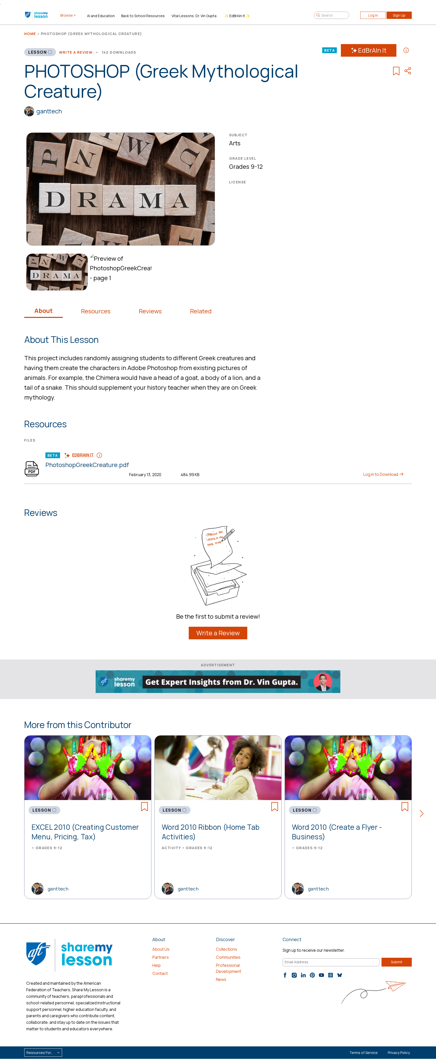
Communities (228, 957)
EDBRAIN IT (83, 455)
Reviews (150, 311)
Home (30, 33)
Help (156, 965)
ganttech (49, 111)
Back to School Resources (143, 15)
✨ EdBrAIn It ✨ (237, 15)
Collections (226, 949)
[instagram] (294, 975)
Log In (373, 15)
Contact (160, 973)
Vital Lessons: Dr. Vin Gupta (194, 15)
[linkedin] (303, 975)
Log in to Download (381, 474)
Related (201, 311)
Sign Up (399, 15)
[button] (423, 814)
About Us (161, 949)
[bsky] (339, 975)
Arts (234, 143)
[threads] (330, 975)
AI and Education (101, 15)
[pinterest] (312, 975)
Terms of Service (363, 1052)
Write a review (76, 52)
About (43, 311)
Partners (160, 957)
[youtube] (321, 975)
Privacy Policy (399, 1052)
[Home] (36, 15)
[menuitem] (56, 272)
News (221, 979)
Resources (96, 311)
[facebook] (285, 975)
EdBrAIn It (372, 50)
